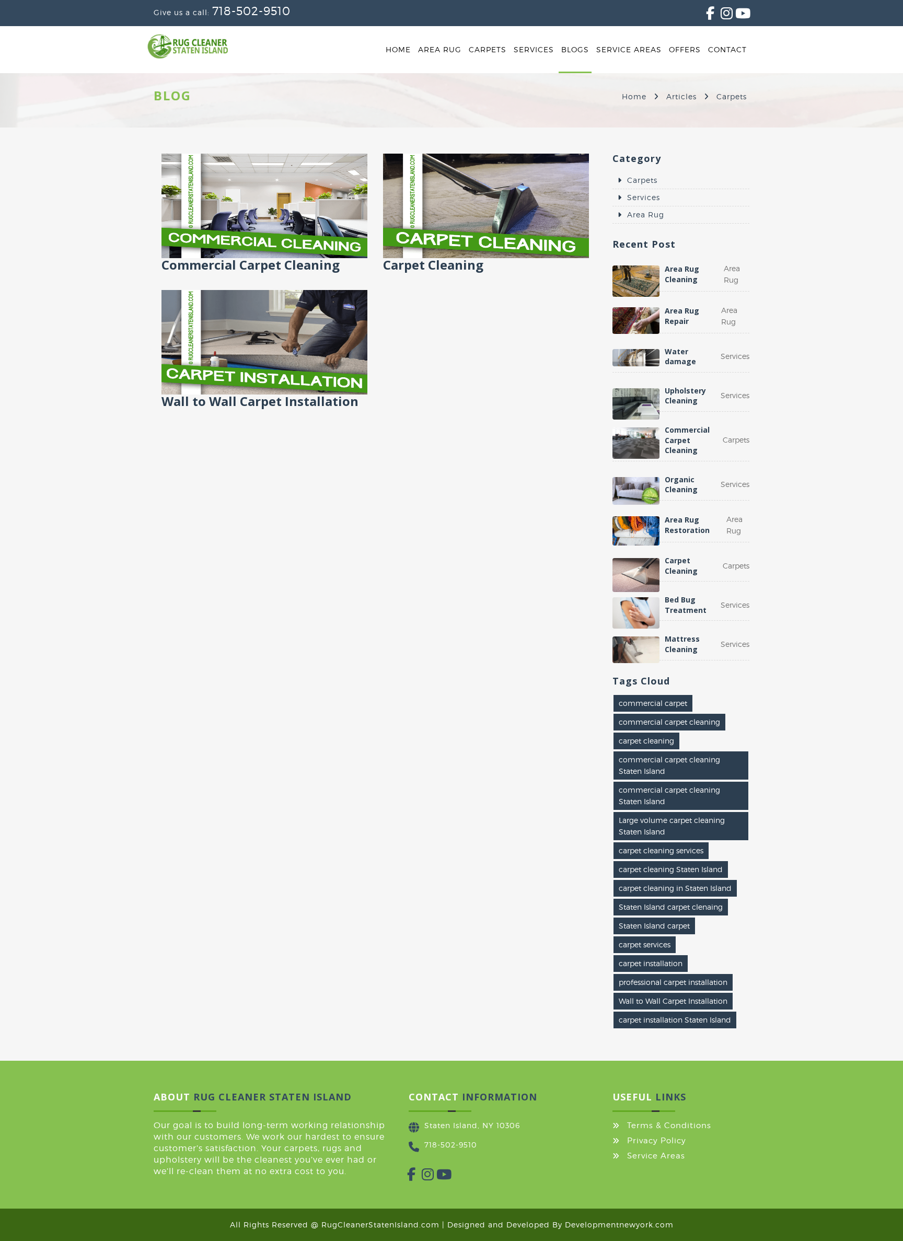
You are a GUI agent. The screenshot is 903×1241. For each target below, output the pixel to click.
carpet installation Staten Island (675, 1019)
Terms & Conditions (669, 1125)
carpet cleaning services (661, 850)
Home (398, 49)
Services (534, 49)
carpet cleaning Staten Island (671, 869)
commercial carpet (653, 703)
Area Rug (439, 49)
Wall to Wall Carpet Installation (673, 1000)
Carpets (487, 49)
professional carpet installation (673, 982)
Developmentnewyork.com (619, 1224)
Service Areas (629, 49)
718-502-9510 (251, 11)
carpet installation (650, 963)
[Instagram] (720, 15)
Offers (685, 49)
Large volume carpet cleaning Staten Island (672, 826)
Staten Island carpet (654, 925)
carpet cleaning (646, 740)
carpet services (644, 944)
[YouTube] (735, 15)
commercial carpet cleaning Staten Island (669, 765)
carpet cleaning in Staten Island (675, 888)
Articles (681, 96)
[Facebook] (706, 15)
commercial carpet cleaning (669, 721)
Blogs (575, 49)
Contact (727, 49)
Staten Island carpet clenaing (671, 906)
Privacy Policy (656, 1140)
